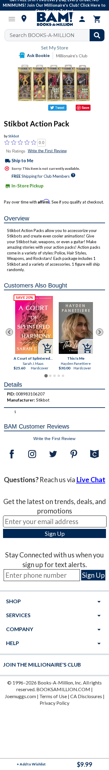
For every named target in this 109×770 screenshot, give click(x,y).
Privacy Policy (54, 703)
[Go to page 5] (63, 376)
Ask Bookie (38, 55)
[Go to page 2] (50, 376)
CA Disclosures (86, 696)
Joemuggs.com (20, 696)
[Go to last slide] (9, 332)
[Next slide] (99, 332)
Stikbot (13, 136)
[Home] (54, 19)
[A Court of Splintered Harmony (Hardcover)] (34, 325)
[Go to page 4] (59, 376)
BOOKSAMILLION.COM (63, 689)
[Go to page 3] (54, 376)
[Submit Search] (97, 35)
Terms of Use (53, 696)
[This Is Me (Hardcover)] (76, 328)
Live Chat (90, 480)
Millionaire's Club (72, 55)
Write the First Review (47, 151)
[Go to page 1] (46, 375)
